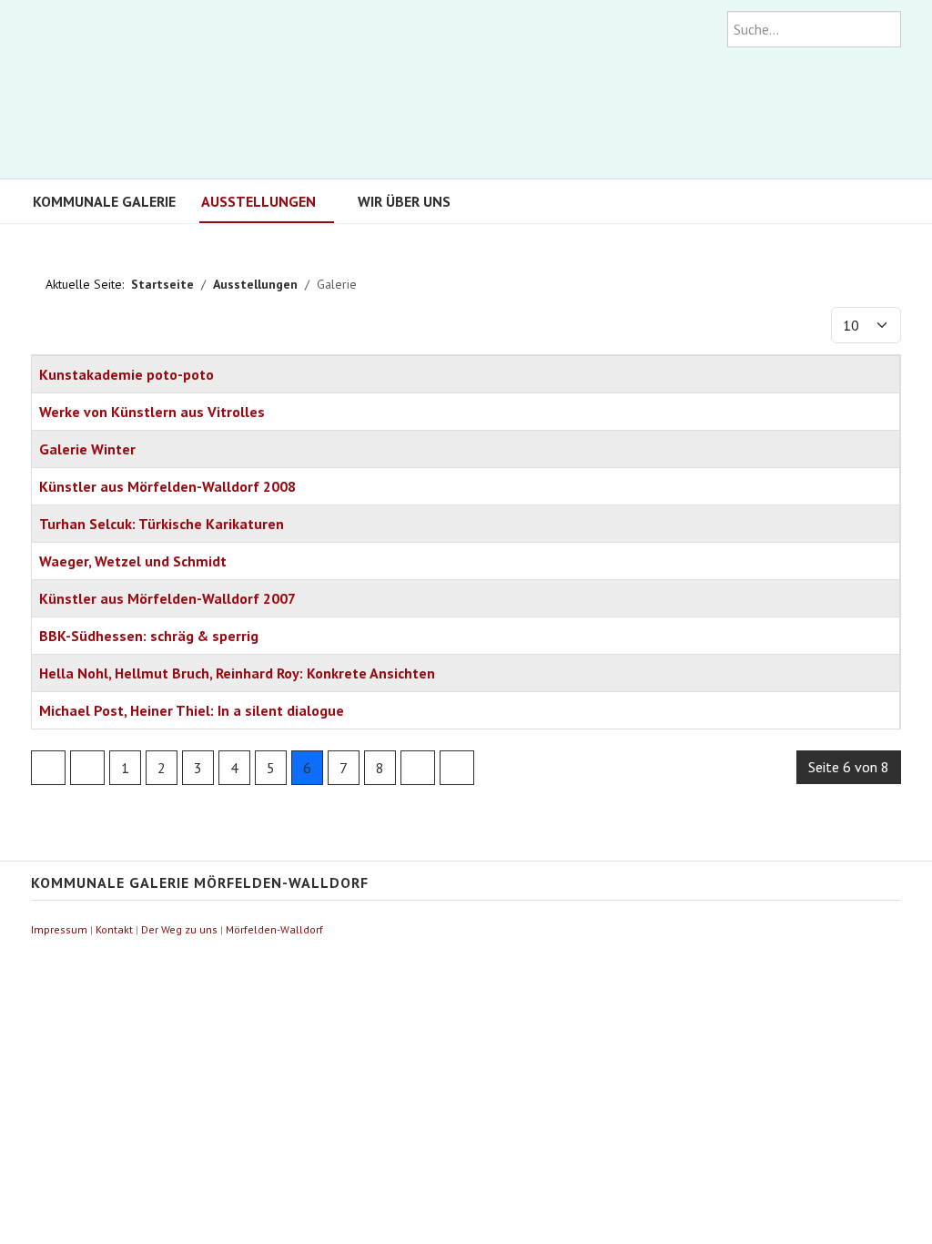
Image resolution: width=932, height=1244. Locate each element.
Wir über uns (404, 201)
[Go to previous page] (87, 767)
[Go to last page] (457, 767)
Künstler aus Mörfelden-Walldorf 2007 (167, 598)
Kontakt (114, 929)
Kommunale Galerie (104, 201)
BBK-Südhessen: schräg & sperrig (148, 636)
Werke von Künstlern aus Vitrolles (152, 412)
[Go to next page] (417, 767)
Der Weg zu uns (179, 929)
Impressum (59, 929)
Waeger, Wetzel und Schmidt (133, 561)
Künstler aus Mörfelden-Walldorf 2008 (167, 486)
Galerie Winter (87, 449)
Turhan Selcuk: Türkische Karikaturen (161, 524)
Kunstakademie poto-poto (126, 374)
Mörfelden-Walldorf (274, 929)
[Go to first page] (48, 767)
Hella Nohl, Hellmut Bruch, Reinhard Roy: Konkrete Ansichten (237, 673)
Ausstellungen (258, 201)
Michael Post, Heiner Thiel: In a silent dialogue (191, 710)
